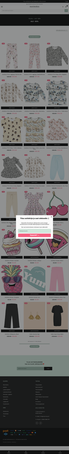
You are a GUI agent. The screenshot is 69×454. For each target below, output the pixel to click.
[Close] (51, 216)
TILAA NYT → (34, 235)
